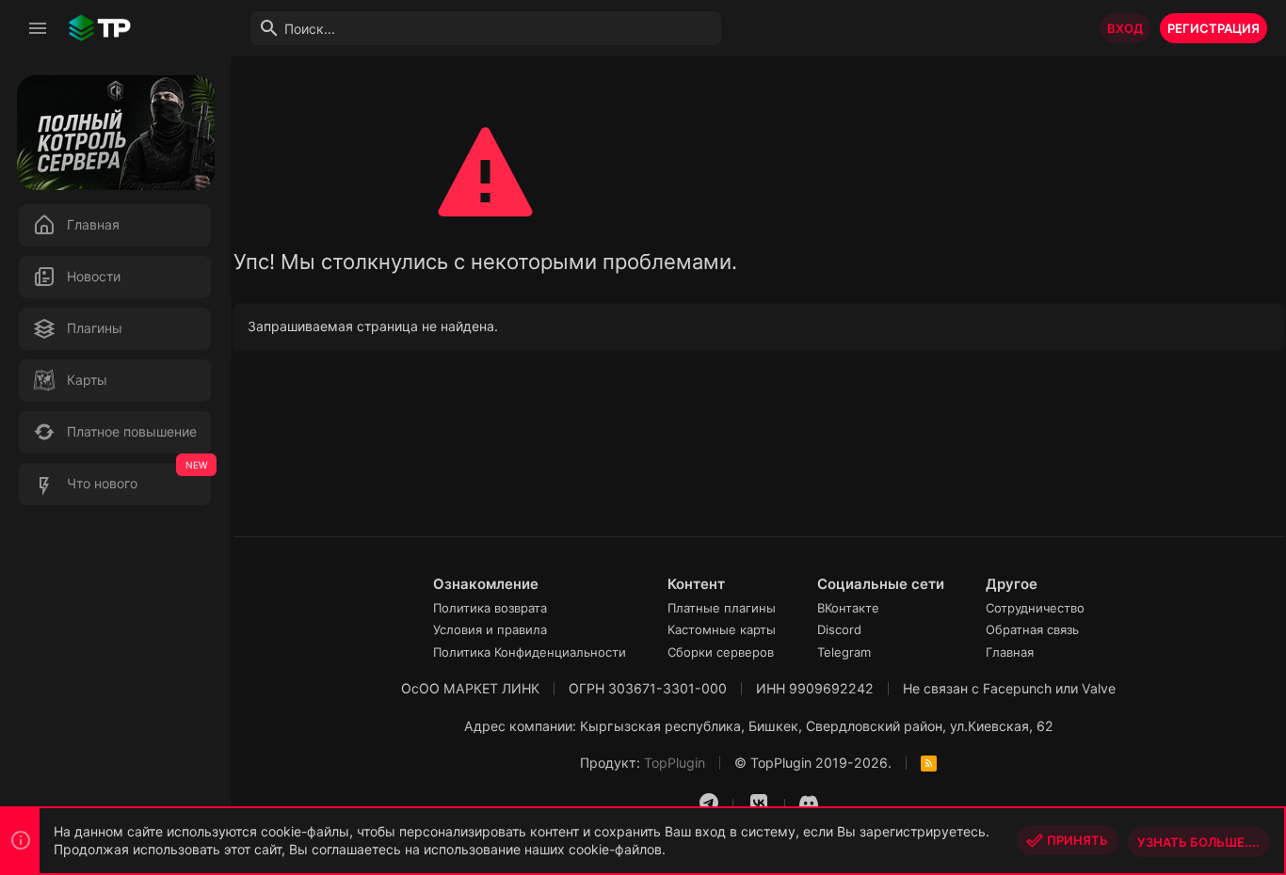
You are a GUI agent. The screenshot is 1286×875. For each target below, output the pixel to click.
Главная (1010, 652)
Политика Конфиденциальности (529, 652)
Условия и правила (490, 629)
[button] (38, 28)
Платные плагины (721, 607)
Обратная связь (1032, 629)
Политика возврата (490, 607)
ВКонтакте (848, 607)
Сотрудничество (1035, 607)
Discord (839, 629)
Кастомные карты (721, 629)
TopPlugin (674, 763)
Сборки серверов (720, 652)
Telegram (844, 652)
